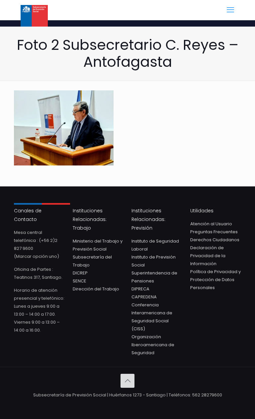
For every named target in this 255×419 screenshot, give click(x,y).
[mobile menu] (230, 10)
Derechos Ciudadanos (214, 240)
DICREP (80, 273)
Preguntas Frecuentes (214, 232)
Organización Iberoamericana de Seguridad (152, 345)
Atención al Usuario (211, 224)
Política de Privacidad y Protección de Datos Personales (215, 279)
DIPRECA (140, 289)
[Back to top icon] (127, 381)
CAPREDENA (144, 297)
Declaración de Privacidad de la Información (207, 256)
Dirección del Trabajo (96, 289)
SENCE (79, 281)
